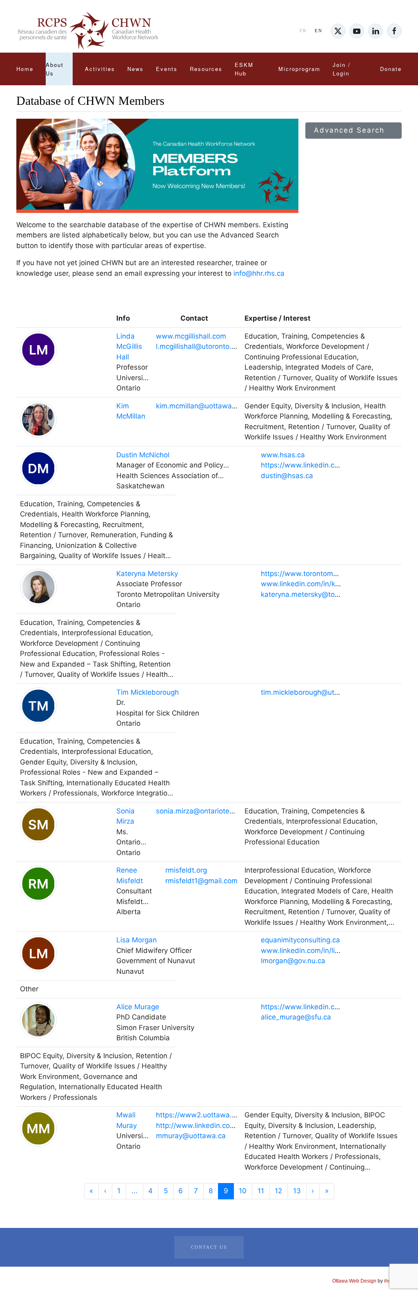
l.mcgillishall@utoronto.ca (197, 346)
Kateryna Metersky (147, 573)
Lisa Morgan (136, 940)
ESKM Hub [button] (244, 69)
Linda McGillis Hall (129, 346)
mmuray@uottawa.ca (191, 1136)
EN (318, 30)
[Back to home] (87, 31)
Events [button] (167, 69)
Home (24, 69)
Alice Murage (137, 1007)
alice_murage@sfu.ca (296, 1017)
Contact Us (209, 1247)
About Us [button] (55, 69)
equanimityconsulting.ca (300, 940)
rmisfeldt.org (186, 870)
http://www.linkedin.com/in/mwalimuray (221, 1125)
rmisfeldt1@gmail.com (201, 881)
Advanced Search (350, 130)
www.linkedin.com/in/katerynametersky (325, 584)
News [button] (135, 69)
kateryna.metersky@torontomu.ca (316, 594)
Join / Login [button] (342, 69)
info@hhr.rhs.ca (259, 273)
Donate (391, 69)
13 (297, 1191)
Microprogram (299, 69)
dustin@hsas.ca (287, 476)
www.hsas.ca (283, 455)
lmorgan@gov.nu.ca (293, 961)
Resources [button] (206, 69)
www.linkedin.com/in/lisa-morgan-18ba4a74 (334, 950)
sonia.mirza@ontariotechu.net (205, 811)
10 (243, 1191)
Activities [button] (100, 69)
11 (261, 1191)
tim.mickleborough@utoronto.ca (313, 692)
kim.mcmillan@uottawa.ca (199, 406)
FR (303, 30)
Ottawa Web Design (354, 1281)
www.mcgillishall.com (191, 336)
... (134, 1191)
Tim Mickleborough (147, 692)
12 (278, 1191)
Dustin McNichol (142, 455)
